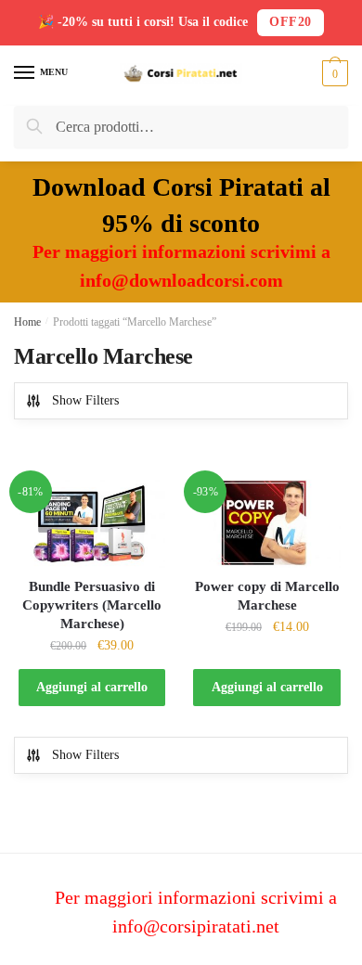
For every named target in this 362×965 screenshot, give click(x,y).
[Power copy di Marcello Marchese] (266, 524)
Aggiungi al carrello (92, 687)
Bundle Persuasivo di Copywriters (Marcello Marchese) (92, 605)
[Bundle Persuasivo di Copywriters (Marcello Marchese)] (92, 524)
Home (27, 321)
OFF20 (290, 22)
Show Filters (85, 400)
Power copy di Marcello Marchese (267, 595)
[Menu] (25, 73)
